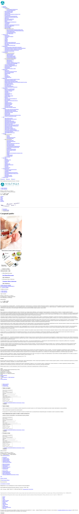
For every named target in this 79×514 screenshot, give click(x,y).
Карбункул (7, 161)
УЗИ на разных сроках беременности (11, 125)
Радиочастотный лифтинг (11, 57)
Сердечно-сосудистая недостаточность (12, 50)
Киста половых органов (11, 150)
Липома (6, 162)
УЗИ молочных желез (9, 123)
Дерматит (6, 37)
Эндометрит (7, 23)
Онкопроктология (8, 102)
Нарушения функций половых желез (11, 173)
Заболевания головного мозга (10, 80)
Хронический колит (8, 93)
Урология (4, 133)
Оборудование (5, 504)
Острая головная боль (9, 83)
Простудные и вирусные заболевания (11, 109)
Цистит (8, 135)
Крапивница (7, 35)
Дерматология (5, 34)
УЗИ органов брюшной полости (11, 119)
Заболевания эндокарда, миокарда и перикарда (13, 49)
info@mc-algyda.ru (3, 375)
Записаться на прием (6, 466)
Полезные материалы (6, 471)
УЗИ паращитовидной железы (10, 121)
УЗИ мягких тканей (8, 126)
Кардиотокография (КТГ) (9, 25)
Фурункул (6, 166)
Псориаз (6, 39)
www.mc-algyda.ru (3, 379)
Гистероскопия (7, 13)
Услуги (4, 496)
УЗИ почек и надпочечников (10, 122)
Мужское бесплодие (10, 144)
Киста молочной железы (9, 72)
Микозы (6, 40)
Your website (5, 395)
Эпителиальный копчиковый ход (11, 98)
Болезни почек (7, 113)
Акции (1, 198)
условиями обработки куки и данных (64, 510)
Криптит (6, 97)
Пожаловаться (5, 468)
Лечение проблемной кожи (10, 64)
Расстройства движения (9, 84)
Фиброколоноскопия (8, 103)
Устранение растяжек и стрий (10, 68)
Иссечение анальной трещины (10, 107)
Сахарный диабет (8, 170)
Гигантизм (7, 174)
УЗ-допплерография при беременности (12, 130)
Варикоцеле (9, 148)
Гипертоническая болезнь (9, 51)
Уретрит (8, 136)
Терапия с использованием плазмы (13, 62)
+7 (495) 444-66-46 (11, 377)
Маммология (5, 69)
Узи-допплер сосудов (8, 118)
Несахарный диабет (8, 175)
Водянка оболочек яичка (11, 149)
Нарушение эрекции (10, 145)
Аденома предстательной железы (13, 147)
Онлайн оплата (5, 177)
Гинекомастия (7, 76)
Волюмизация (7, 67)
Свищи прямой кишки (9, 95)
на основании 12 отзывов (5, 483)
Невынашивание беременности (10, 21)
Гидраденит (7, 160)
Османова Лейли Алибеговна (9, 281)
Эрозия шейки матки (11, 31)
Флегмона (6, 165)
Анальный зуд (7, 92)
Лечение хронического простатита (13, 143)
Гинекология (5, 7)
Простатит (9, 142)
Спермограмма (9, 155)
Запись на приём (6, 500)
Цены (1, 197)
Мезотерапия (9, 60)
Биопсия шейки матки (9, 11)
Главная (1, 196)
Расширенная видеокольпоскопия (11, 16)
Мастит (6, 74)
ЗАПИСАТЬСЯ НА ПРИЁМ (5, 285)
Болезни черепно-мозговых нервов (11, 81)
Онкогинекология (8, 26)
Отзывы (1, 200)
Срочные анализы (6, 460)
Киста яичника (7, 15)
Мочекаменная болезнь (11, 137)
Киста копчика (7, 99)
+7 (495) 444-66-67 (3, 188)
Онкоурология (7, 156)
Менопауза (7, 18)
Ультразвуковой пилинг (11, 56)
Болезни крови (7, 114)
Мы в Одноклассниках (7, 473)
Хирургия (4, 157)
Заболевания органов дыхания (10, 110)
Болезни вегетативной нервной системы (12, 79)
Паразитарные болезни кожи (10, 45)
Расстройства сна (8, 85)
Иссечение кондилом (8, 106)
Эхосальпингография (9, 12)
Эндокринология (6, 168)
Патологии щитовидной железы (11, 169)
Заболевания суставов (9, 112)
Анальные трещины (8, 90)
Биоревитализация (10, 59)
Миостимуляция (10, 54)
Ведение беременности (11, 10)
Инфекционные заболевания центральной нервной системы (16, 82)
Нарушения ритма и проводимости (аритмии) (13, 47)
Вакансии (4, 503)
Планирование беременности (12, 9)
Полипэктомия (7, 105)
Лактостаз (6, 75)
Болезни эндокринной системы (10, 116)
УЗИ (3, 117)
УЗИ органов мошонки (9, 131)
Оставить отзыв (5, 385)
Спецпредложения (6, 459)
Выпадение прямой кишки (10, 88)
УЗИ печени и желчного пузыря (11, 129)
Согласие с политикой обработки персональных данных (14, 402)
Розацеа (6, 41)
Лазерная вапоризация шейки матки (11, 17)
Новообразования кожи (9, 164)
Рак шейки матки (10, 33)
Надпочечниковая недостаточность (11, 172)
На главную (5, 457)
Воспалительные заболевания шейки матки (15, 29)
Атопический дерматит (9, 36)
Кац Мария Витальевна (8, 275)
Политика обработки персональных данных (11, 474)
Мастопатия (7, 70)
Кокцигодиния (7, 96)
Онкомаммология (8, 77)
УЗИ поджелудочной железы (10, 128)
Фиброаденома (7, 73)
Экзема (6, 38)
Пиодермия (7, 44)
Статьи (4, 505)
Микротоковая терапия (11, 55)
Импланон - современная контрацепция (12, 24)
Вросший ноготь (8, 159)
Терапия (4, 108)
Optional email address (6, 396)
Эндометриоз (7, 22)
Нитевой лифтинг (10, 61)
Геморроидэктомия (8, 104)
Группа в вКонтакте (6, 472)
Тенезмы (6, 101)
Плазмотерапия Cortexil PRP (12, 63)
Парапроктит (7, 94)
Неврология (5, 78)
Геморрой (6, 91)
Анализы (4, 6)
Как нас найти (5, 470)
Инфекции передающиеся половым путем (12, 14)
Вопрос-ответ (5, 501)
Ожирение (7, 171)
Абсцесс (6, 158)
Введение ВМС (7, 27)
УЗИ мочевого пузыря (9, 127)
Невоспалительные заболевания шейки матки (15, 30)
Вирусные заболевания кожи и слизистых (12, 43)
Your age (4, 393)
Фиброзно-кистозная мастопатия (11, 71)
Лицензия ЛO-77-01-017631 (28, 489)
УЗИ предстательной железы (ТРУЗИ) (12, 124)
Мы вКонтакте (5, 506)
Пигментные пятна (8, 66)
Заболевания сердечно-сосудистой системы (13, 115)
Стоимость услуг (6, 458)
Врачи (1, 199)
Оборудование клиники (7, 462)
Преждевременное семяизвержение (13, 146)
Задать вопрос (5, 465)
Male (3, 394)
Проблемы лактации (8, 176)
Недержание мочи (10, 138)
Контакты (2, 201)
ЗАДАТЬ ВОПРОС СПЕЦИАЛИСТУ (7, 286)
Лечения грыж (7, 163)
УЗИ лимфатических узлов (10, 132)
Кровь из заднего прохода (9, 89)
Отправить (4, 403)
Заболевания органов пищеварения (11, 111)
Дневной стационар (6, 461)
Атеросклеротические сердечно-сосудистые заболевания (15, 48)
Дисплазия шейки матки (11, 32)
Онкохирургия (7, 167)
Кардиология (5, 46)
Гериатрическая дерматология (10, 42)
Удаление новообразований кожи (11, 65)
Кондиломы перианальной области (11, 100)
